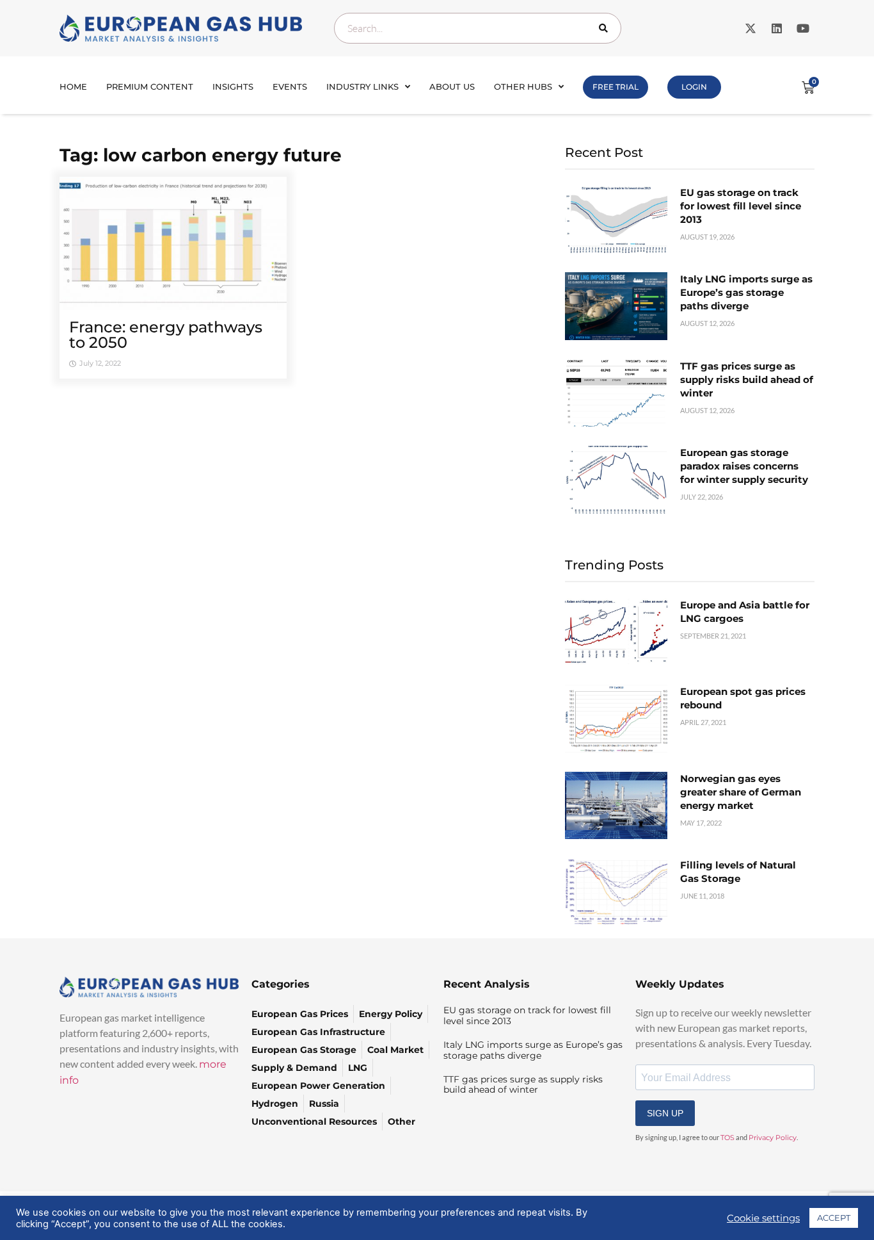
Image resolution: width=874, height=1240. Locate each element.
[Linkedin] (776, 28)
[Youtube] (802, 28)
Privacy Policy (773, 1137)
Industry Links (362, 86)
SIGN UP (665, 1113)
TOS (727, 1137)
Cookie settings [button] (763, 1218)
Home (73, 86)
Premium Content (149, 86)
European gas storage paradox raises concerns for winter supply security (744, 465)
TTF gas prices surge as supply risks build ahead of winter (746, 379)
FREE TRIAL (615, 87)
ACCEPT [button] (833, 1217)
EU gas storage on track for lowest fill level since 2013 (740, 205)
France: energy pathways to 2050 (165, 335)
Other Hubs (523, 86)
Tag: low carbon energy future (201, 155)
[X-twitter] (750, 28)
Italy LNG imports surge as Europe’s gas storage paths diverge (746, 292)
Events (290, 86)
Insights (232, 86)
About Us (452, 86)
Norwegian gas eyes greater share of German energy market (740, 792)
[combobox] (477, 28)
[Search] (606, 28)
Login (694, 87)
